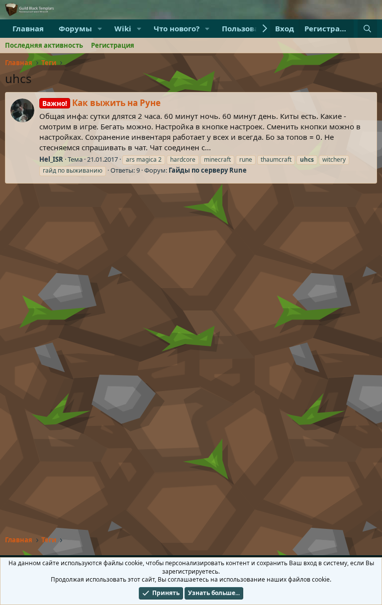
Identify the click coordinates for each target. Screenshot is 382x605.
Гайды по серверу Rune (208, 170)
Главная (28, 28)
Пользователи (250, 28)
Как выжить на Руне (101, 102)
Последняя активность (44, 45)
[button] (100, 28)
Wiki (122, 28)
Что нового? (176, 28)
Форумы (75, 28)
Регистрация (112, 45)
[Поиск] (367, 28)
